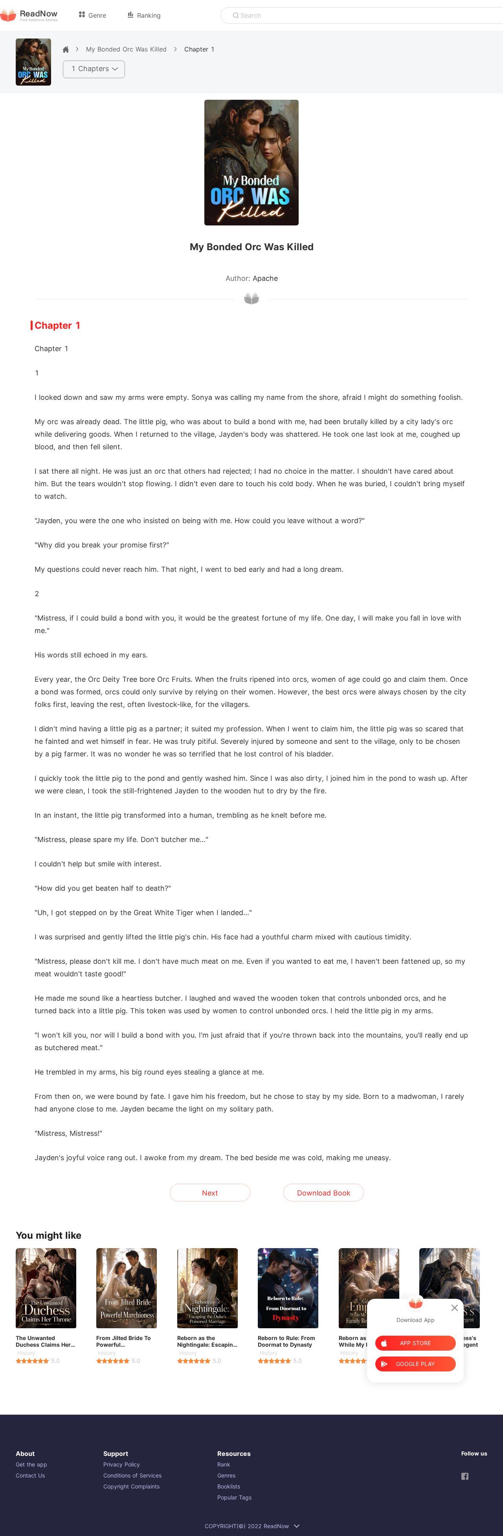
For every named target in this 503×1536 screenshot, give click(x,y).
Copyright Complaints (131, 1486)
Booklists (228, 1486)
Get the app (31, 1464)
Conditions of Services (132, 1475)
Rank (223, 1464)
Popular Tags (234, 1497)
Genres (226, 1475)
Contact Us (30, 1475)
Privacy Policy (121, 1464)
